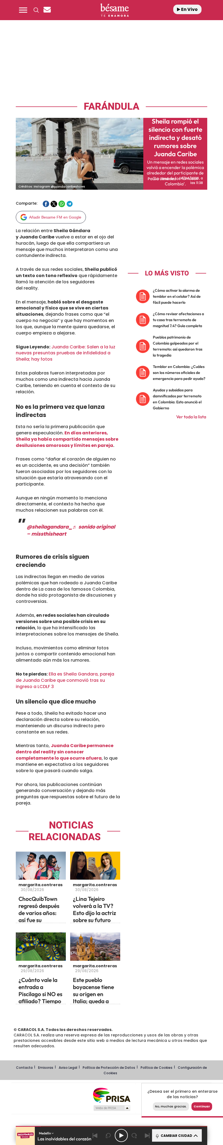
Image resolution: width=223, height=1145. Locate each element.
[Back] (95, 1135)
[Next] (147, 1135)
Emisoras (45, 1067)
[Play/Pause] (121, 1135)
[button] (23, 10)
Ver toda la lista (191, 416)
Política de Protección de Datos (109, 1067)
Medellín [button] (45, 1133)
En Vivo (189, 9)
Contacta (24, 1067)
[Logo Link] (114, 10)
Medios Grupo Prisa (111, 1108)
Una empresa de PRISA (111, 1095)
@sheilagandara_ (49, 526)
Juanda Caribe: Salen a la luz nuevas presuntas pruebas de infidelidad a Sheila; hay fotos (65, 353)
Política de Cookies (156, 1067)
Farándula (111, 106)
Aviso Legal (68, 1067)
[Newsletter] (47, 10)
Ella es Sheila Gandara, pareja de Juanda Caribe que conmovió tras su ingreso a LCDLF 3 (65, 680)
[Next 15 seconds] (134, 1135)
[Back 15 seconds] (108, 1135)
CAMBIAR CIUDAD (176, 1135)
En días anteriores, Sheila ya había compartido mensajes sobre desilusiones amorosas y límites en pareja (67, 439)
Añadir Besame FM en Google (55, 217)
